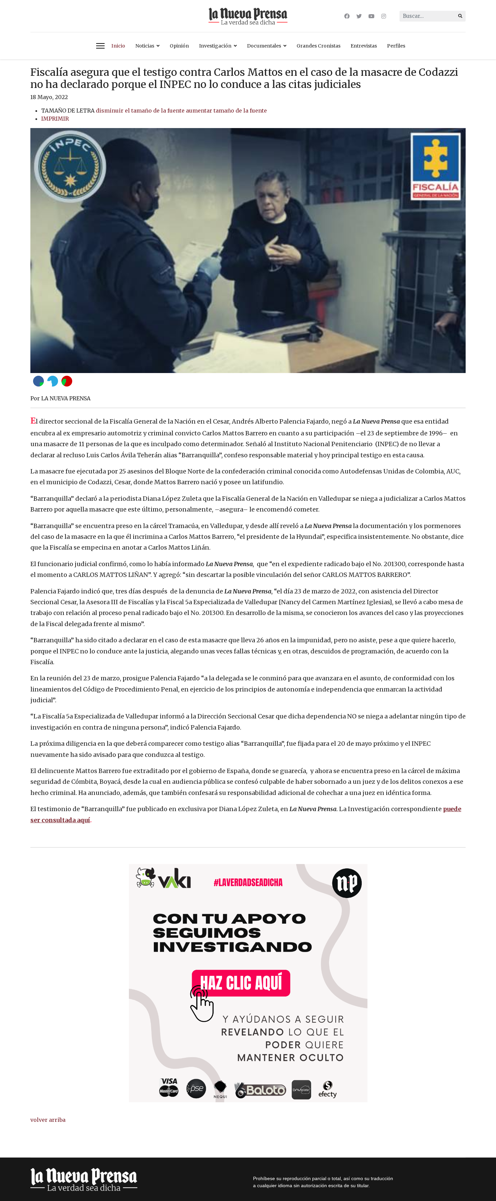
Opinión (179, 46)
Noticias (144, 46)
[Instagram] (383, 16)
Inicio (118, 46)
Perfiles (396, 46)
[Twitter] (359, 16)
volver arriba (47, 1119)
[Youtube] (371, 16)
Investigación (215, 46)
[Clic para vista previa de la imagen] (248, 250)
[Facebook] (347, 16)
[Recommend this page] (66, 381)
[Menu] (100, 45)
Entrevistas (364, 46)
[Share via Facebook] (38, 381)
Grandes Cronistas (318, 46)
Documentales (264, 46)
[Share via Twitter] (52, 381)
